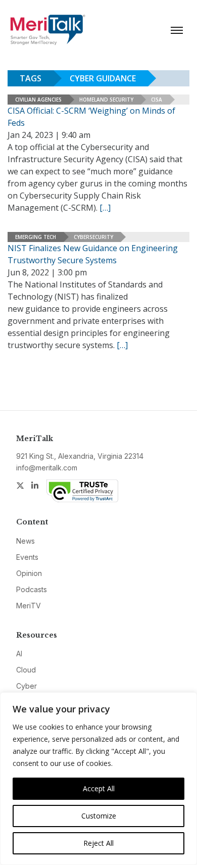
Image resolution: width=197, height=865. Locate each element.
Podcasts (31, 589)
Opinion (29, 573)
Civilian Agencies (38, 99)
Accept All (99, 788)
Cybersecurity (93, 237)
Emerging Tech (35, 237)
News (25, 541)
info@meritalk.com (46, 467)
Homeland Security (106, 99)
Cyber (26, 686)
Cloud (26, 669)
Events (27, 557)
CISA (156, 99)
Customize (98, 816)
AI (19, 653)
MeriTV (28, 605)
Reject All (98, 843)
